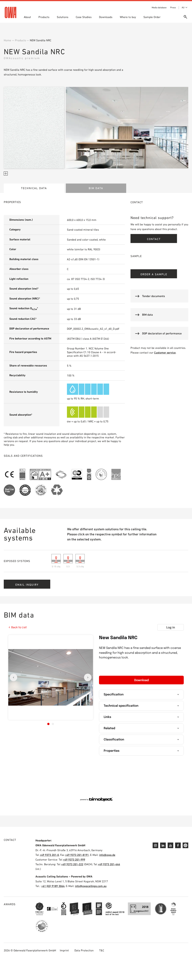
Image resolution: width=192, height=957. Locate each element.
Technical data (34, 188)
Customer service (165, 352)
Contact (154, 239)
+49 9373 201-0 (49, 854)
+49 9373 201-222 (72, 864)
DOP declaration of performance (162, 333)
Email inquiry (27, 584)
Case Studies (84, 17)
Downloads (105, 17)
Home (7, 40)
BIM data (96, 188)
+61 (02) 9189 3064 (52, 886)
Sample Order (151, 17)
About (27, 17)
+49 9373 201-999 (74, 859)
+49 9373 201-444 (109, 864)
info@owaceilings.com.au (90, 886)
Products (43, 17)
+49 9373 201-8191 (77, 854)
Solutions (62, 17)
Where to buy (128, 17)
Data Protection (84, 950)
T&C (101, 950)
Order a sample (153, 274)
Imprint (64, 950)
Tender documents (153, 296)
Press (173, 7)
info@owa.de (107, 854)
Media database (159, 7)
